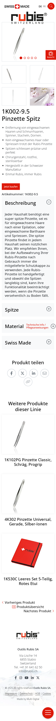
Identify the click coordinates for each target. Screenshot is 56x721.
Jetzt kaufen (11, 186)
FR (44, 6)
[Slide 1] (21, 58)
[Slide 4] (35, 58)
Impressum (11, 693)
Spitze (12, 309)
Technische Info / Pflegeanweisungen (37, 326)
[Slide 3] (32, 58)
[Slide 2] (28, 58)
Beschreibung (20, 203)
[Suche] (51, 6)
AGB (37, 693)
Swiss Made (18, 342)
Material (14, 326)
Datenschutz (26, 693)
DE (40, 6)
